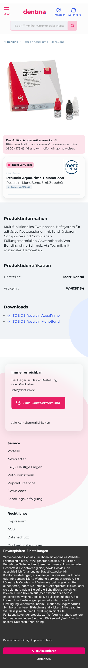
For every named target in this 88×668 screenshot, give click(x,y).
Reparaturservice (21, 483)
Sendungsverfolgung (25, 499)
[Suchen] (72, 26)
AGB (11, 529)
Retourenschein (21, 475)
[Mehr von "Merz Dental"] (71, 166)
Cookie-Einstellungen (25, 545)
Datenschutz (18, 537)
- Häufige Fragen (28, 467)
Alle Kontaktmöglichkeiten (30, 422)
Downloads (17, 491)
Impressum (17, 521)
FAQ (11, 467)
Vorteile (14, 451)
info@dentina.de (23, 390)
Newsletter (17, 459)
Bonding (12, 41)
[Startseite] (34, 19)
